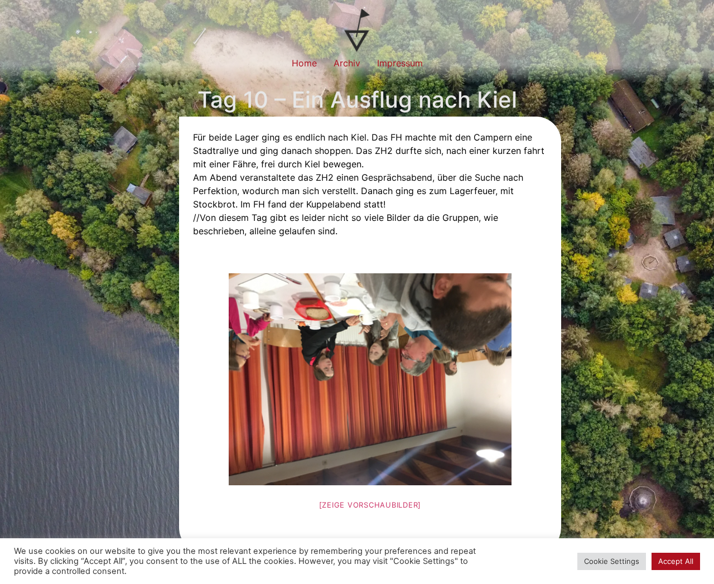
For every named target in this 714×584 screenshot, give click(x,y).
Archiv (347, 63)
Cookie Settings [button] (611, 561)
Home (304, 63)
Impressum (400, 63)
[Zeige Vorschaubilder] (370, 504)
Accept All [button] (675, 561)
